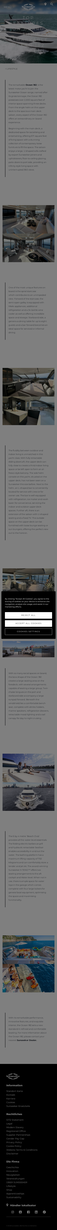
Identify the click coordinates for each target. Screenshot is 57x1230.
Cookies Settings (28, 631)
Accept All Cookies (29, 623)
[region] (28, 615)
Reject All (28, 615)
